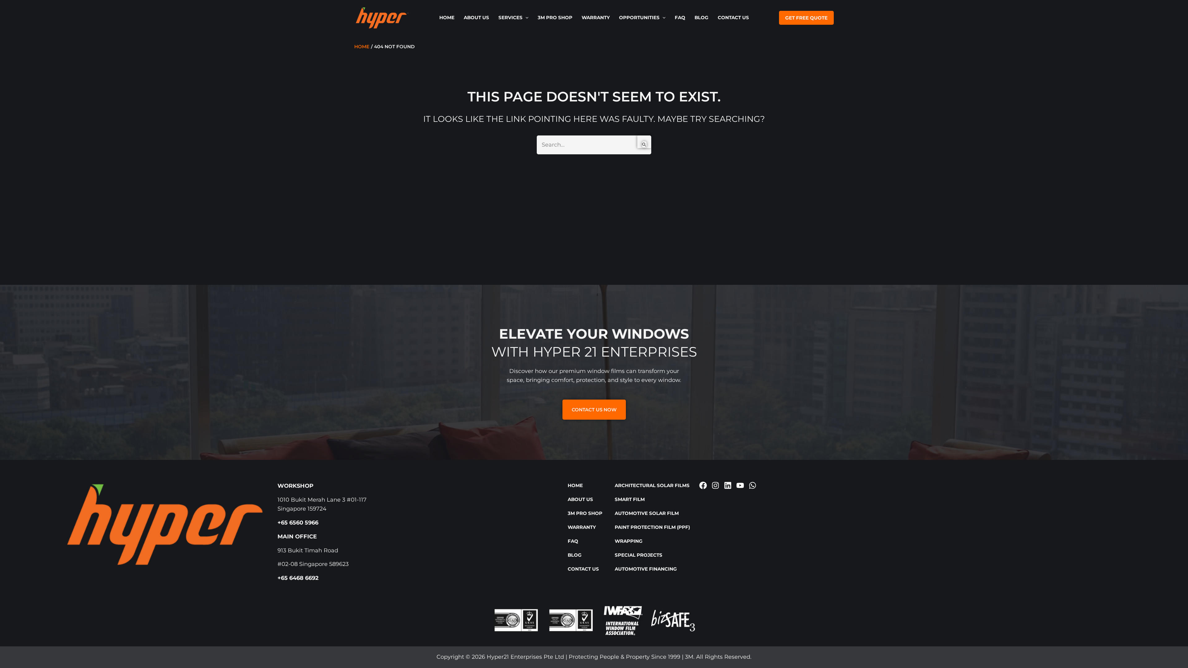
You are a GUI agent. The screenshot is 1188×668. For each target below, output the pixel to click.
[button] (525, 17)
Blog (701, 17)
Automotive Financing (646, 569)
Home (446, 17)
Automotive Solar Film (647, 513)
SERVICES (510, 17)
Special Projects (638, 555)
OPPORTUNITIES (639, 17)
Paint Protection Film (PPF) (652, 527)
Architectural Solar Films (652, 485)
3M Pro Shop (555, 17)
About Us (476, 17)
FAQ (680, 17)
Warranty (596, 17)
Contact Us (733, 17)
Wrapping (629, 541)
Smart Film (630, 499)
